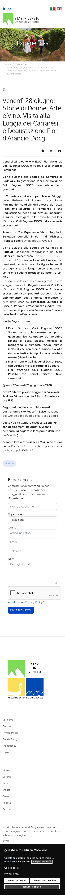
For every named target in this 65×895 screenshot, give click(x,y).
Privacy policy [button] (11, 873)
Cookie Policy (10, 739)
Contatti (7, 726)
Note (11, 558)
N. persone (15, 514)
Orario (12, 527)
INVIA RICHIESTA (21, 610)
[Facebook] (4, 8)
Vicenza (7, 770)
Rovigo (6, 796)
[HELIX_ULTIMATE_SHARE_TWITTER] (51, 151)
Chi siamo (8, 719)
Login (6, 752)
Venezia (7, 783)
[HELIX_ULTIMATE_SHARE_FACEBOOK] (43, 151)
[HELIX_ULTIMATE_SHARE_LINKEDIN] (59, 151)
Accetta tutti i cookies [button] (45, 880)
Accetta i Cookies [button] (16, 880)
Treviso (6, 789)
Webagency (9, 745)
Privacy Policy (10, 732)
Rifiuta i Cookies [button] (32, 887)
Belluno (7, 809)
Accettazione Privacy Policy (26, 602)
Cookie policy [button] (11, 867)
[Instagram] (9, 8)
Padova (9, 463)
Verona (7, 776)
